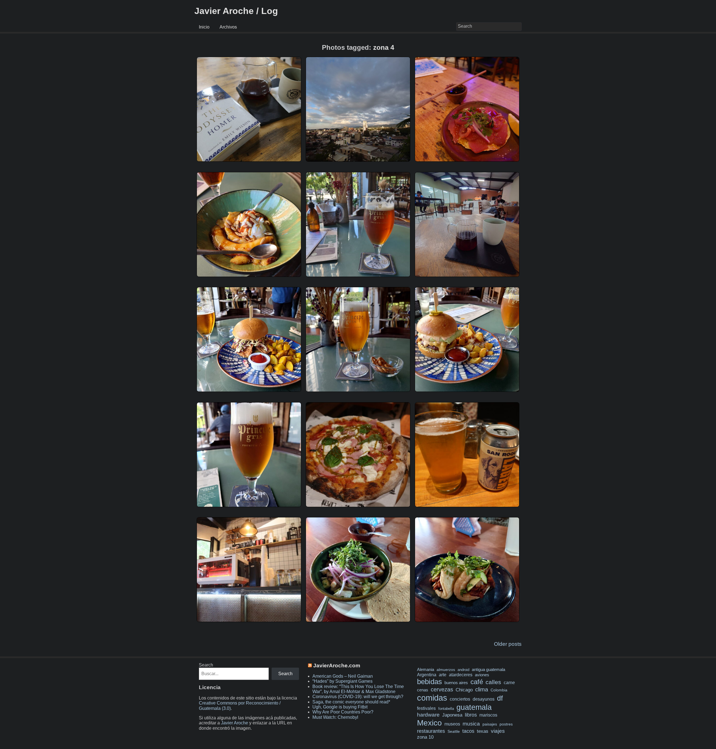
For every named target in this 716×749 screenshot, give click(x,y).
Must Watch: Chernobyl (335, 717)
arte (442, 674)
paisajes (489, 724)
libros (471, 715)
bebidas (429, 682)
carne (509, 682)
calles (493, 682)
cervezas (442, 689)
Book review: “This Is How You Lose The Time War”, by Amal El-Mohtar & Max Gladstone (358, 689)
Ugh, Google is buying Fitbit (340, 707)
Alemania (425, 669)
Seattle (453, 731)
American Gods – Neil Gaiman (342, 676)
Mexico (429, 722)
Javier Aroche (234, 722)
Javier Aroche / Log (236, 11)
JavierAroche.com (336, 665)
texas (482, 731)
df (500, 698)
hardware (428, 715)
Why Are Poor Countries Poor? (342, 712)
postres (506, 724)
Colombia (499, 690)
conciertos (460, 698)
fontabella (446, 708)
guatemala (474, 707)
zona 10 (425, 737)
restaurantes (431, 731)
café (476, 682)
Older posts (508, 644)
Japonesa (452, 715)
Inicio (204, 27)
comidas (432, 697)
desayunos (483, 699)
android (463, 670)
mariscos (488, 715)
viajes (498, 731)
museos (452, 723)
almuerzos (446, 669)
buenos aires (456, 682)
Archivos (228, 27)
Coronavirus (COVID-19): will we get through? (357, 696)
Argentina (426, 674)
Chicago (464, 690)
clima (481, 689)
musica (471, 724)
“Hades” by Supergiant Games (342, 681)
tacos (468, 731)
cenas (422, 690)
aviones (482, 675)
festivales (426, 708)
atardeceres (460, 674)
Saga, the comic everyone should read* (351, 701)
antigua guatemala (488, 669)
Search (206, 665)
